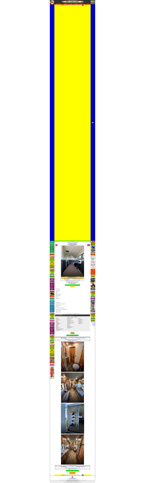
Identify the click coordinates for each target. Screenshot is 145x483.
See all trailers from (72, 473)
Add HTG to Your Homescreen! (72, 242)
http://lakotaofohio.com (74, 340)
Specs (66, 276)
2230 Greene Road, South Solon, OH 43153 (74, 280)
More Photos (78, 276)
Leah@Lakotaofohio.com (81, 466)
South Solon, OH (75, 277)
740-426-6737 (65, 466)
